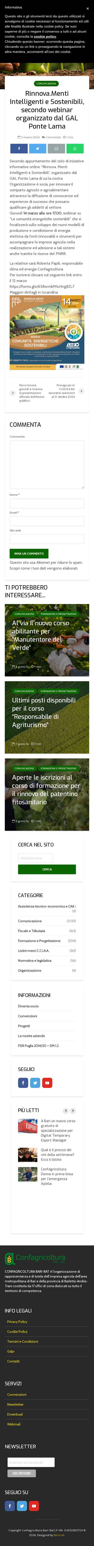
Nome (15, 494)
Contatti (13, 1361)
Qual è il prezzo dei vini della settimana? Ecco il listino (57, 1155)
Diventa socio (28, 1006)
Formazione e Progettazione (58, 614)
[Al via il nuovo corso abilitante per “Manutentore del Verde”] (47, 640)
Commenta (53, 137)
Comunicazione (46, 83)
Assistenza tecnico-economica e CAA (46, 906)
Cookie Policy (17, 1331)
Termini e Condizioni (22, 1341)
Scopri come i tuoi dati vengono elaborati (43, 568)
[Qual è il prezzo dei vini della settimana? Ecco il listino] (27, 1155)
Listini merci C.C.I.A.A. (33, 950)
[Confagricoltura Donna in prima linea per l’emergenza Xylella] (27, 1174)
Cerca (47, 869)
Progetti (24, 1026)
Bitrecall (59, 1535)
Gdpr (10, 1351)
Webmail (13, 1424)
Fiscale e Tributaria (31, 931)
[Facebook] (23, 1083)
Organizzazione (29, 970)
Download (15, 1414)
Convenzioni (27, 1016)
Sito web (15, 530)
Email (14, 512)
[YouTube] (47, 1083)
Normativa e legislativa (34, 960)
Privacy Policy (17, 1321)
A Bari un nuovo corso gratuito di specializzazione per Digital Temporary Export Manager (58, 1131)
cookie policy (45, 36)
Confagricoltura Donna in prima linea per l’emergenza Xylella (57, 1176)
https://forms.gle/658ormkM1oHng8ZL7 (42, 286)
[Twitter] (35, 1083)
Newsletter (15, 1404)
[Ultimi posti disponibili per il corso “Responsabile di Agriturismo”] (47, 717)
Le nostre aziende (31, 1036)
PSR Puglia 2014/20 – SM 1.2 (38, 1046)
